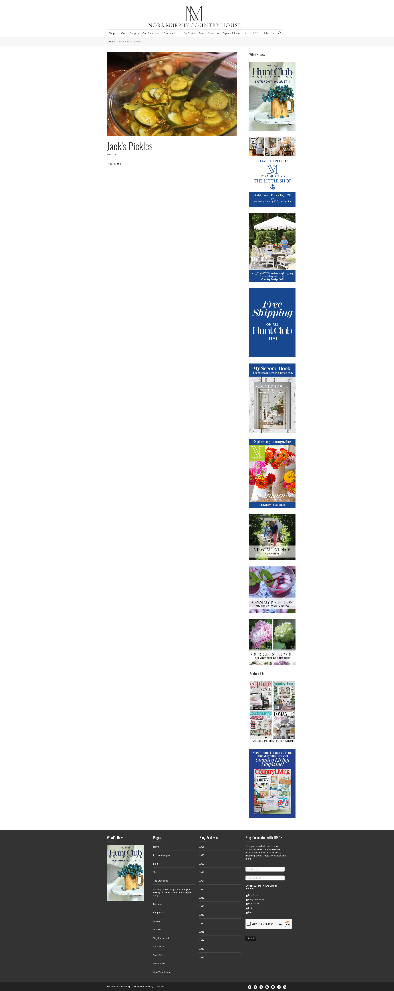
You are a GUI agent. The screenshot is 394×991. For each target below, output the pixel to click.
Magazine (213, 33)
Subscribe (268, 33)
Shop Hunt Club (117, 33)
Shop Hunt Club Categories (145, 33)
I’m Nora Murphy (161, 855)
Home (156, 846)
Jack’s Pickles (130, 146)
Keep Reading (114, 163)
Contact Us (158, 946)
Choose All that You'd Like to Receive (261, 887)
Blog (201, 33)
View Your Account (162, 972)
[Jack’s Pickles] (172, 94)
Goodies (157, 929)
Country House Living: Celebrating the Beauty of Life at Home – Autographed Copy (172, 892)
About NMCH (252, 33)
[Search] (279, 33)
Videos (156, 921)
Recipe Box (158, 912)
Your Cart (158, 954)
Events (251, 912)
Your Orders (159, 963)
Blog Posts (252, 895)
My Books (189, 33)
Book (250, 908)
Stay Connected (161, 938)
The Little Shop (172, 33)
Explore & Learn (232, 33)
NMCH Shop (253, 903)
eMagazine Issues (256, 899)
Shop (155, 872)
